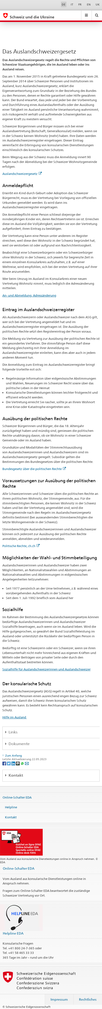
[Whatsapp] (22, 763)
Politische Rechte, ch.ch (18, 546)
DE (63, 4)
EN (89, 4)
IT (72, 4)
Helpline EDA (13, 933)
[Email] (27, 763)
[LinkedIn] (13, 763)
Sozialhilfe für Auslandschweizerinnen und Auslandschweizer (46, 669)
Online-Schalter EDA (17, 797)
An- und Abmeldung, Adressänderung (29, 295)
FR (80, 4)
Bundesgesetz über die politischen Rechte (32, 469)
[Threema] (18, 763)
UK (98, 4)
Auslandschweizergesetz (19, 174)
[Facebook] (4, 763)
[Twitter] (9, 763)
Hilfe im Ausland (14, 717)
